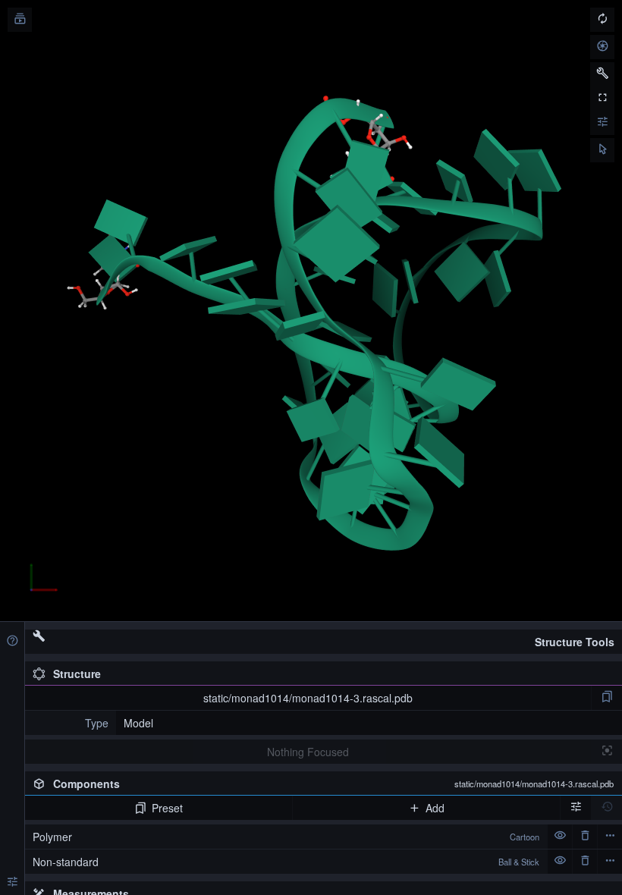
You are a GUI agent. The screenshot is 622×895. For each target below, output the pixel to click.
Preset (167, 807)
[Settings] (12, 883)
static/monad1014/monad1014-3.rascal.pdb (308, 697)
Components (333, 783)
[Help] (12, 642)
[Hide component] (560, 836)
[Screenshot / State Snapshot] (602, 47)
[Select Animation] (20, 20)
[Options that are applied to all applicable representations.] (576, 808)
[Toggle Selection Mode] (602, 150)
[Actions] (610, 836)
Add (435, 807)
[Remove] (585, 836)
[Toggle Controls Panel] (602, 74)
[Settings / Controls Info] (602, 123)
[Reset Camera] (602, 20)
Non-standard (286, 861)
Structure (77, 673)
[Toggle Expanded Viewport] (602, 98)
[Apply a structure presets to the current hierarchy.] (607, 698)
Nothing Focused (308, 751)
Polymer (286, 836)
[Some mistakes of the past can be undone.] (607, 808)
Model (138, 722)
